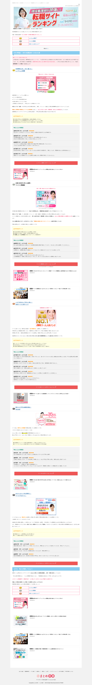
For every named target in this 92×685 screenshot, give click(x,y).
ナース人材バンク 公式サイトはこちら (45, 387)
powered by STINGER (59, 682)
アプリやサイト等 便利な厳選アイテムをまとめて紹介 (46, 679)
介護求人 (38, 671)
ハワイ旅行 (33, 671)
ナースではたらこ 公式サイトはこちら (45, 563)
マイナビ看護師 (32, 41)
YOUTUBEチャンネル (69, 671)
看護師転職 (27, 671)
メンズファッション (53, 671)
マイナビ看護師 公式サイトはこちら (45, 264)
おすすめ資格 (61, 671)
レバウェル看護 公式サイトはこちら (45, 163)
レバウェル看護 (32, 38)
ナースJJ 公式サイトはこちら (45, 473)
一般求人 (43, 671)
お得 (47, 671)
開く (47, 48)
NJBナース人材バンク (33, 44)
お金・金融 (21, 671)
